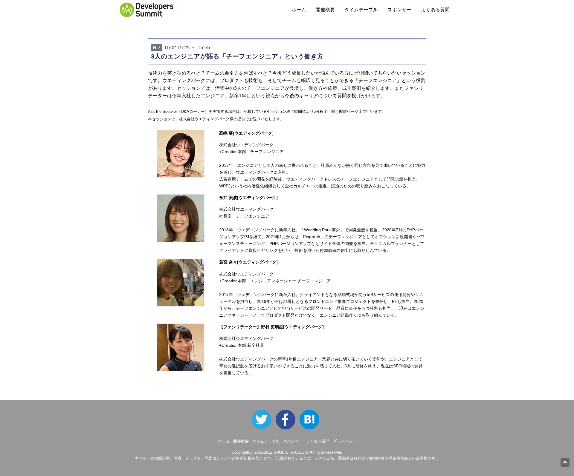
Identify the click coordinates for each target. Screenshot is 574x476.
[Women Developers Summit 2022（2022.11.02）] (288, 419)
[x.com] (263, 419)
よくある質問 (435, 9)
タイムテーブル (361, 9)
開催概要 (325, 9)
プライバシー (344, 441)
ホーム (299, 9)
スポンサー (399, 9)
